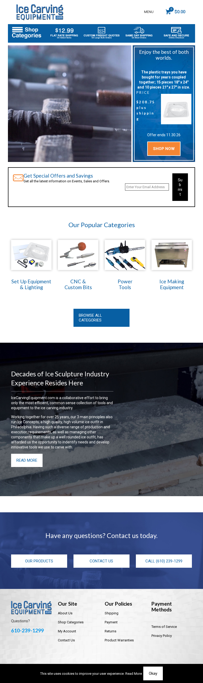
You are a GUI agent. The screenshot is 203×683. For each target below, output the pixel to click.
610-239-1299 (27, 630)
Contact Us (66, 640)
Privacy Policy (161, 636)
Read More (133, 674)
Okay (153, 673)
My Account (67, 631)
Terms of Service (164, 627)
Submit (180, 187)
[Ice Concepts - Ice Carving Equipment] (39, 12)
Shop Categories (71, 622)
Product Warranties (119, 640)
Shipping (111, 613)
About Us (65, 613)
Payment (111, 622)
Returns (110, 631)
